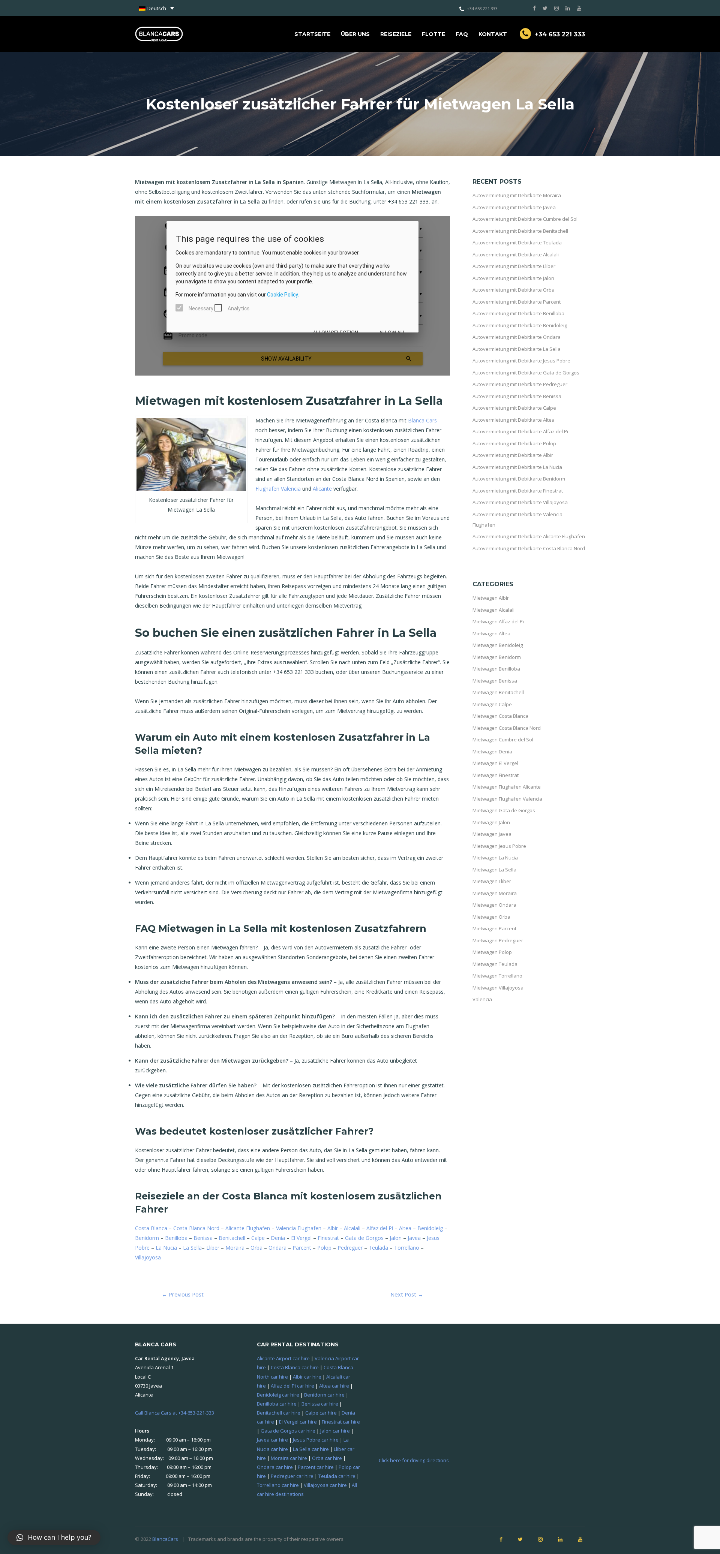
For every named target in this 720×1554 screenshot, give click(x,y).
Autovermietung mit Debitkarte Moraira (516, 195)
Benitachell (232, 1237)
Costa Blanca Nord (196, 1228)
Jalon (396, 1237)
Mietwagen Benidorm (496, 657)
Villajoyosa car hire (325, 1485)
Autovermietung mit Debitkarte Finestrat (517, 490)
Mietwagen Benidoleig (497, 645)
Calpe (258, 1237)
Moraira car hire (289, 1458)
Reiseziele (395, 34)
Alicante (322, 488)
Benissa (203, 1237)
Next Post (406, 1294)
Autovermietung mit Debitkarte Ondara (516, 337)
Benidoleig (430, 1228)
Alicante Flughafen (247, 1228)
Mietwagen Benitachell (498, 692)
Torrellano (406, 1247)
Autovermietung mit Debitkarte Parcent (516, 301)
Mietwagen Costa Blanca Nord (506, 728)
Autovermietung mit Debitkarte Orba (513, 289)
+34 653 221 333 (482, 8)
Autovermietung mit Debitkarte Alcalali (515, 254)
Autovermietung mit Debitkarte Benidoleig (519, 325)
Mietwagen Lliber (491, 881)
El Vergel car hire (298, 1421)
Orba (256, 1247)
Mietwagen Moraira (494, 893)
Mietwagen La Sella (494, 869)
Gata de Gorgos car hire (288, 1430)
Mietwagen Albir (490, 597)
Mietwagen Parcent (494, 928)
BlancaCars (165, 1539)
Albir (332, 1228)
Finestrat (328, 1237)
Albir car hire (307, 1376)
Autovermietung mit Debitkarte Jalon (513, 278)
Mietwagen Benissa (494, 680)
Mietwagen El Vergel (495, 763)
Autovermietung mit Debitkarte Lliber (513, 266)
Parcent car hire (316, 1467)
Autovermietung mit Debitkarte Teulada (517, 242)
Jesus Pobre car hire (316, 1439)
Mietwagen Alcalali (493, 609)
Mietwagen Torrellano (497, 975)
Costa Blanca (151, 1228)
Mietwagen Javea (492, 834)
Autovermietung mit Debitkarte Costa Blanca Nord (528, 548)
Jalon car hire (335, 1430)
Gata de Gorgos (364, 1237)
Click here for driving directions (414, 1460)
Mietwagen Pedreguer (497, 940)
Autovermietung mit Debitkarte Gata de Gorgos (525, 372)
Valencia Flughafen (298, 1228)
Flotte (433, 34)
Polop (324, 1247)
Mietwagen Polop (492, 952)
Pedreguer (350, 1247)
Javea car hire (272, 1439)
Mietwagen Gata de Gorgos (503, 810)
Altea (405, 1228)
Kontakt (492, 34)
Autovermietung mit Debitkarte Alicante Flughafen (528, 536)
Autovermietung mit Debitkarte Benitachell (520, 231)
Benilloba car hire (277, 1403)
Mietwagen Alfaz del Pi (498, 621)
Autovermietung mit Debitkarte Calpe (514, 407)
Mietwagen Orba (491, 916)
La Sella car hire (311, 1449)
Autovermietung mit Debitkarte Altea (513, 419)
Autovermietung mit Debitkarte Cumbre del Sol (525, 219)
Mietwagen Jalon (491, 822)
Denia (278, 1237)
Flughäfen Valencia (278, 488)
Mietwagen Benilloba (496, 668)
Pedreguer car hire (292, 1476)
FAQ (462, 34)
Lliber (212, 1247)
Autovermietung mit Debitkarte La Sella (516, 349)
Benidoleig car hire (278, 1394)
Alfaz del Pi (379, 1228)
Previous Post (183, 1294)
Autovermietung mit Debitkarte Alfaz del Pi (520, 431)
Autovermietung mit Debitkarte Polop (514, 443)
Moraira (234, 1247)
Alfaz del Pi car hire (292, 1385)
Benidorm (147, 1237)
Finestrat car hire (341, 1421)
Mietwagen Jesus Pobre (499, 846)
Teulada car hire (337, 1476)
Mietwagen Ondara (494, 904)
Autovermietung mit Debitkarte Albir (512, 455)
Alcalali (352, 1228)
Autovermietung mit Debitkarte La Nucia (517, 467)
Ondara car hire (275, 1467)
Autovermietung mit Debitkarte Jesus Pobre (521, 360)
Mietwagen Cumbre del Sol (502, 739)
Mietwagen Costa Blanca (500, 716)
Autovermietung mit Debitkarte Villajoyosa (520, 502)
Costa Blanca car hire (295, 1367)
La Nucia (166, 1247)
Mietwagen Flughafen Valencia (507, 798)
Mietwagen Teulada (495, 964)
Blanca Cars (422, 420)
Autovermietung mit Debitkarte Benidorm (518, 478)
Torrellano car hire (278, 1485)
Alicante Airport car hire (283, 1358)
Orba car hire (327, 1458)
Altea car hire (334, 1385)
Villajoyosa (148, 1257)
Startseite (312, 34)
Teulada (378, 1247)
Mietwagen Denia (492, 751)
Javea (414, 1237)
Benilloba (176, 1237)
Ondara (277, 1247)
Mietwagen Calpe (492, 704)
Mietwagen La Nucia (495, 857)
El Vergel (301, 1237)
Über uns (355, 34)
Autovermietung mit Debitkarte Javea (514, 207)
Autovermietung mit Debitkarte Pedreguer (519, 384)
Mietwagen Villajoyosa (498, 987)
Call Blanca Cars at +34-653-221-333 (174, 1412)
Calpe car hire (321, 1412)
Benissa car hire (320, 1403)
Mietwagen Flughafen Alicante (506, 786)
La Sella (192, 1247)
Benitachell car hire (278, 1412)
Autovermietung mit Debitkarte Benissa (516, 396)
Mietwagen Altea (491, 633)
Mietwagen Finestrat (495, 775)
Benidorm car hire (324, 1394)
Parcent (301, 1247)
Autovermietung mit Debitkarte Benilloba (518, 313)
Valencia (482, 999)
